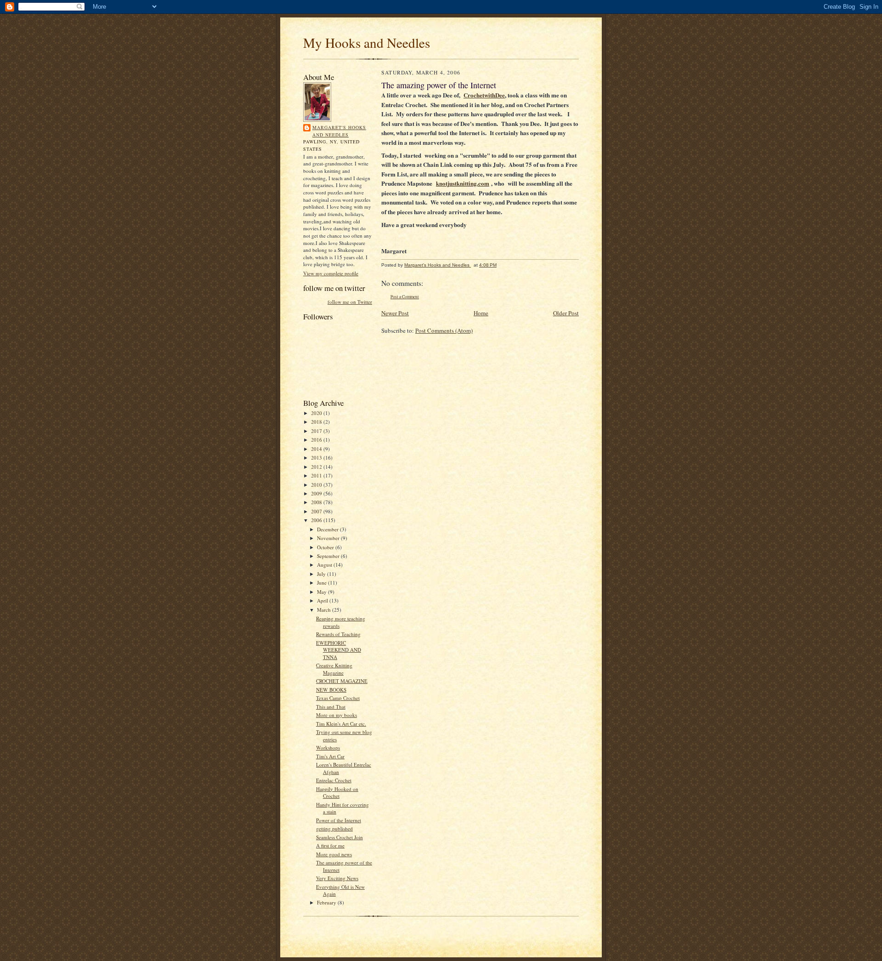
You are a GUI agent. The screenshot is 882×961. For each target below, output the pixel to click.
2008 (317, 502)
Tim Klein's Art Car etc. (341, 723)
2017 (317, 430)
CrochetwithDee (484, 95)
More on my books (336, 714)
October (326, 547)
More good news (334, 854)
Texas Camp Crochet (338, 697)
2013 (317, 457)
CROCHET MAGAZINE (342, 680)
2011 (317, 475)
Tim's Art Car (330, 756)
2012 (317, 466)
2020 (317, 412)
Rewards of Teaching (338, 634)
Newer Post (395, 313)
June (322, 582)
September (329, 555)
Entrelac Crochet (333, 780)
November (329, 538)
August (325, 564)
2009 (317, 493)
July (322, 573)
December (328, 529)
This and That (330, 706)
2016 (317, 439)
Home (481, 313)
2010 (317, 484)
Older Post (566, 313)
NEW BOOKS (331, 689)
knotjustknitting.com (462, 183)
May (322, 591)
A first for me (330, 845)
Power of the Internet (338, 820)
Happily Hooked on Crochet (337, 792)
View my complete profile (330, 273)
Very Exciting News (337, 878)
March (324, 609)
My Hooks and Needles (366, 42)
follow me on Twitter (350, 301)
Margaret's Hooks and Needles (339, 131)
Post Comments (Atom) (444, 330)
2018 (317, 421)
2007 (317, 511)
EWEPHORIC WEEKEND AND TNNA (338, 649)
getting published (334, 828)
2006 (317, 520)
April (323, 600)
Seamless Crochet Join (339, 837)
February (327, 902)
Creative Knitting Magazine (334, 669)
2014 (317, 448)
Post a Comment (404, 297)
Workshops (328, 747)
